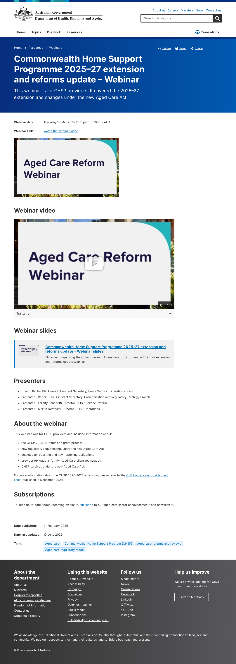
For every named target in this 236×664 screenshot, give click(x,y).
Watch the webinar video (61, 131)
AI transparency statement (32, 600)
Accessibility (76, 584)
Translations (210, 32)
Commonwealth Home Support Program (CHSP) (98, 543)
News (200, 10)
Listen (166, 48)
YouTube (127, 610)
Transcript (23, 313)
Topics (36, 32)
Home (21, 32)
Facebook (128, 594)
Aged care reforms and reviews (159, 543)
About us (159, 10)
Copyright (74, 589)
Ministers (187, 10)
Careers (173, 10)
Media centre (130, 579)
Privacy (72, 599)
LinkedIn (127, 599)
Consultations (130, 589)
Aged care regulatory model (64, 550)
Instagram (128, 615)
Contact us (213, 10)
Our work (54, 32)
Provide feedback (191, 597)
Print (182, 48)
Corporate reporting (28, 595)
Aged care (52, 543)
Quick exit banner (79, 604)
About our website (80, 579)
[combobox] (176, 18)
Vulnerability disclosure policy (88, 620)
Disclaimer (74, 594)
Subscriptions (76, 615)
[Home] (58, 14)
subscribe (86, 505)
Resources (74, 32)
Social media (76, 610)
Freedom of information (30, 605)
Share (199, 48)
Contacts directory (27, 616)
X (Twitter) (128, 604)
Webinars (55, 47)
